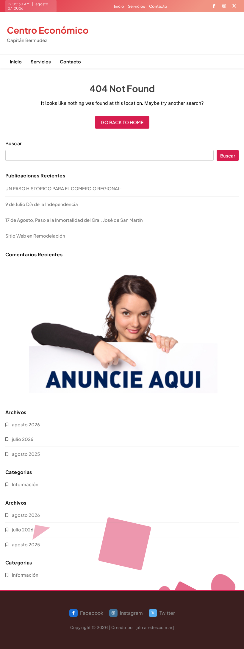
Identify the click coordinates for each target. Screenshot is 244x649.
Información (25, 484)
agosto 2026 (26, 424)
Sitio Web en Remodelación (35, 235)
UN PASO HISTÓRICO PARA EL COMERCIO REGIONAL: (63, 188)
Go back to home (122, 122)
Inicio (119, 6)
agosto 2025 (26, 454)
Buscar (13, 143)
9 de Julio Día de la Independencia (41, 204)
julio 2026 (22, 439)
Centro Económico (48, 30)
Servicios (136, 6)
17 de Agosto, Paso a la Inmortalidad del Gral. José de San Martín (74, 220)
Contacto (158, 6)
